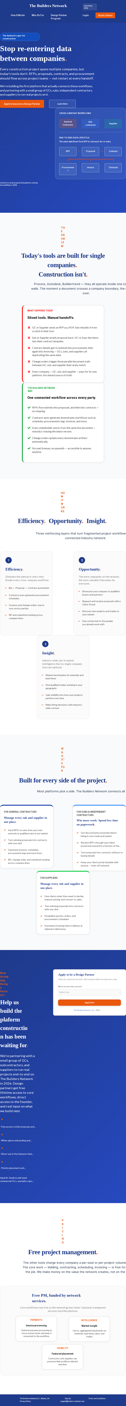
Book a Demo (105, 15)
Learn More (62, 104)
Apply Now (89, 1002)
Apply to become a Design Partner (22, 104)
